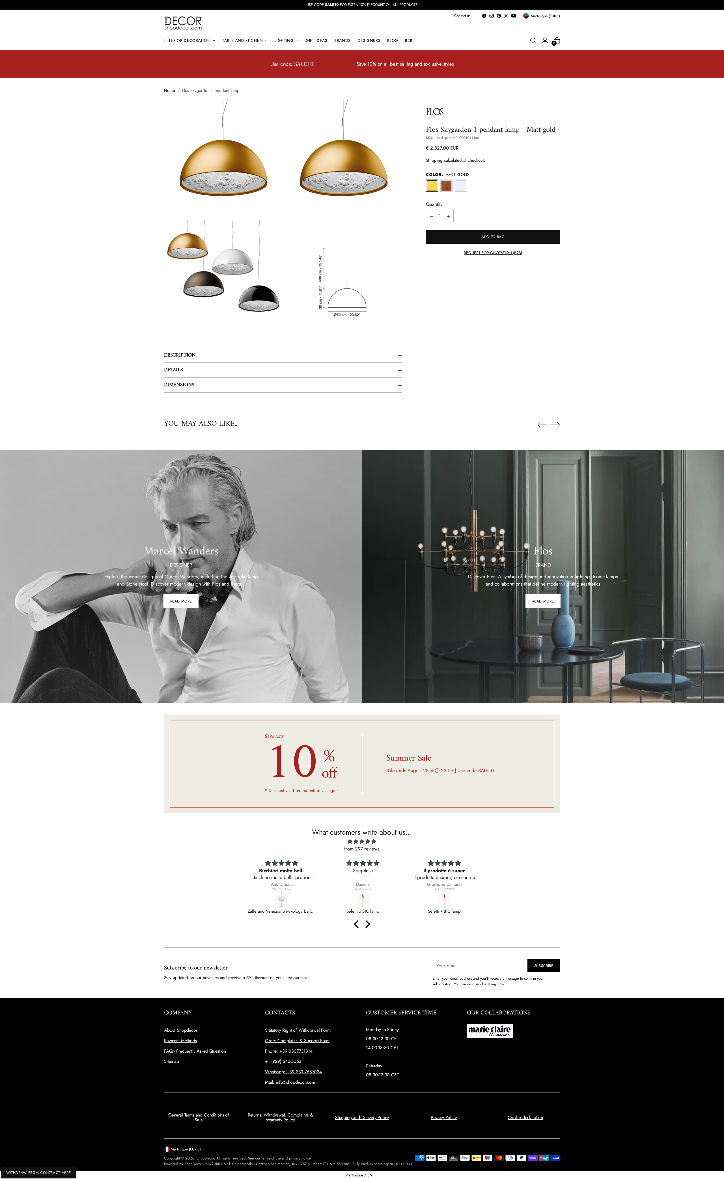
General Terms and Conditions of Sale (198, 1117)
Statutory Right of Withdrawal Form (298, 1030)
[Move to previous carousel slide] (542, 425)
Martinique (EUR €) (186, 1149)
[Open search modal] (533, 40)
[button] (358, 924)
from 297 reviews (362, 848)
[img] (362, 841)
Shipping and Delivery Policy (362, 1117)
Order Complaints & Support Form (297, 1040)
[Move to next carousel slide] (555, 424)
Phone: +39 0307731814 (289, 1051)
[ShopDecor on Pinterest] (498, 15)
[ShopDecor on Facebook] (484, 15)
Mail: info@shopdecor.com (290, 1082)
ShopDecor (205, 1158)
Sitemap (171, 1061)
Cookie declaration (525, 1117)
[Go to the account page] (545, 40)
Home (169, 90)
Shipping (434, 160)
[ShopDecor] (184, 23)
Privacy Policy (444, 1117)
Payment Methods (180, 1040)
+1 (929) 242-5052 (283, 1061)
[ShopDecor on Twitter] (506, 15)
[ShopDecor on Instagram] (491, 15)
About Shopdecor (180, 1030)
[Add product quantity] (448, 216)
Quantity (434, 204)
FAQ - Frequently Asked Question (195, 1051)
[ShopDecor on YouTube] (513, 15)
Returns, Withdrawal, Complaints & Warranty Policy (280, 1117)
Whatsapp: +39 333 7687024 (293, 1071)
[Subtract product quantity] (431, 216)
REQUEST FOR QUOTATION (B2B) (493, 253)
